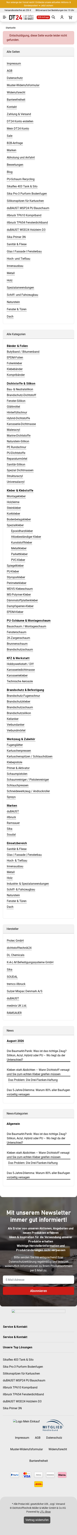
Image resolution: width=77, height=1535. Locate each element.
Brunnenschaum (17, 643)
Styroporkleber (16, 577)
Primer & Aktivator (18, 768)
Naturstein (13, 895)
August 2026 (15, 1041)
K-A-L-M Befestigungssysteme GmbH (30, 962)
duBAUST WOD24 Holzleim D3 (22, 1401)
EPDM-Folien (15, 357)
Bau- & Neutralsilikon (20, 389)
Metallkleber (19, 548)
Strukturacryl (15, 476)
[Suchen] (53, 17)
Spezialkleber (15, 525)
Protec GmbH (15, 940)
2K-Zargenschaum (18, 638)
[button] (38, 1327)
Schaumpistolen (17, 774)
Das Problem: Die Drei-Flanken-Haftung (33, 1080)
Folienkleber (14, 363)
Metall (11, 872)
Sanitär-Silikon (16, 464)
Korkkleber (13, 513)
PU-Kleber (13, 571)
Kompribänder (16, 375)
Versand (60, 1503)
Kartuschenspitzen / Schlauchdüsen (29, 756)
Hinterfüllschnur (17, 412)
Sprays (11, 797)
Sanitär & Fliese (17, 849)
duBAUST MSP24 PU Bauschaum (24, 1380)
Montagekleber (16, 496)
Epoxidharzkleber (22, 531)
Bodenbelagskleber (19, 519)
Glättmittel (13, 406)
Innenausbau (15, 866)
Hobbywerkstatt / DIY (20, 664)
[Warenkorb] (70, 17)
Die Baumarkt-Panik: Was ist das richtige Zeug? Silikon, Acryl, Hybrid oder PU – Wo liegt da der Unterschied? (37, 1055)
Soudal (11, 834)
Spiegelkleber (15, 565)
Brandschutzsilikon (19, 713)
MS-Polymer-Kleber (19, 594)
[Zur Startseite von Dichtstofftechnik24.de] (20, 17)
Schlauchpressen (17, 785)
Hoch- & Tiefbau (17, 860)
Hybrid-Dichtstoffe (18, 418)
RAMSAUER (14, 1013)
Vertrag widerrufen (37, 1520)
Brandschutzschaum (20, 649)
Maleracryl (13, 429)
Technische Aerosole (20, 681)
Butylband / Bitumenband (23, 351)
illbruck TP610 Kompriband (20, 1387)
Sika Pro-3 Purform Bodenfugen (23, 1366)
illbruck (11, 817)
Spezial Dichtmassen (20, 470)
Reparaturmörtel (17, 458)
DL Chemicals (15, 955)
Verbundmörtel (16, 730)
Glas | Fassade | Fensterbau (24, 854)
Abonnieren (38, 1291)
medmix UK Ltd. (17, 1005)
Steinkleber (14, 508)
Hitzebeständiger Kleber (26, 536)
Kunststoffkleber (21, 542)
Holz (10, 878)
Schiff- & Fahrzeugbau (21, 889)
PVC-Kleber (18, 560)
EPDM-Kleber (15, 612)
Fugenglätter (15, 745)
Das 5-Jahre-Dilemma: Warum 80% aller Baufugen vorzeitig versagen (38, 1092)
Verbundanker (15, 724)
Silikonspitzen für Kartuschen (21, 1373)
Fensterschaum (16, 632)
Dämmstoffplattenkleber (22, 600)
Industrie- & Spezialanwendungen (28, 883)
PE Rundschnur (16, 447)
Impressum (22, 1437)
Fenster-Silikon (16, 401)
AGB (37, 1437)
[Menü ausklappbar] (4, 17)
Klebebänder (15, 369)
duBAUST (13, 811)
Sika (9, 828)
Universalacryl (16, 482)
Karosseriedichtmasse (21, 669)
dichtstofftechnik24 (19, 948)
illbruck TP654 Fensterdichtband (23, 1394)
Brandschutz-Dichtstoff (21, 395)
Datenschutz (54, 1437)
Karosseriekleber (17, 675)
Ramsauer (13, 823)
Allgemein (13, 1124)
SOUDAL (12, 976)
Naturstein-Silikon (18, 441)
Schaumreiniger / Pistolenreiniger (28, 779)
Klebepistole (14, 762)
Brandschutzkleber (18, 701)
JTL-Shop (45, 1511)
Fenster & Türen (17, 901)
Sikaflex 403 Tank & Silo (18, 1359)
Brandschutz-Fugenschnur (23, 695)
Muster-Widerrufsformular (26, 1449)
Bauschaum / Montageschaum (26, 626)
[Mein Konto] (61, 17)
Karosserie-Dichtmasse (21, 424)
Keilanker (12, 719)
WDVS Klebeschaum (20, 589)
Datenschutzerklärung (23, 1261)
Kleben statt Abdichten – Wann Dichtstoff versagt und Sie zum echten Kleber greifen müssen (38, 1072)
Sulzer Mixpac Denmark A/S (24, 991)
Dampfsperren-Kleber (20, 606)
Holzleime (13, 502)
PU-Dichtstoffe (16, 453)
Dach (10, 907)
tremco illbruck (16, 984)
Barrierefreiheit (38, 1461)
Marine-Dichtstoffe (18, 435)
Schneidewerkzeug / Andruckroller (28, 791)
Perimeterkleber (16, 583)
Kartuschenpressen (19, 750)
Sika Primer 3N (12, 1408)
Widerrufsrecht (58, 1449)
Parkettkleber (19, 554)
